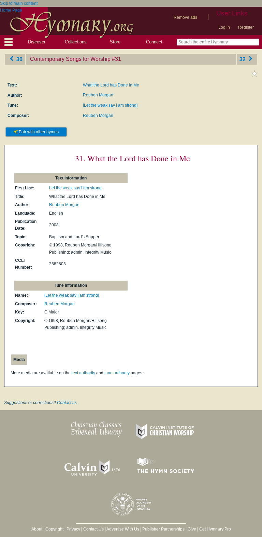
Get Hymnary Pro (215, 529)
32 (243, 59)
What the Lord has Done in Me (111, 85)
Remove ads (185, 17)
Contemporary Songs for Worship (70, 59)
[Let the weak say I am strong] (110, 105)
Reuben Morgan (98, 95)
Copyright (54, 529)
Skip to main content (19, 3)
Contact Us (93, 529)
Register (246, 27)
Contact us (67, 402)
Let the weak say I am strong (75, 188)
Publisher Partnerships (163, 529)
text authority (83, 373)
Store (115, 41)
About (36, 529)
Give (192, 529)
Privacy (73, 529)
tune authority (117, 373)
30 (19, 59)
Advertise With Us (122, 529)
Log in (224, 27)
